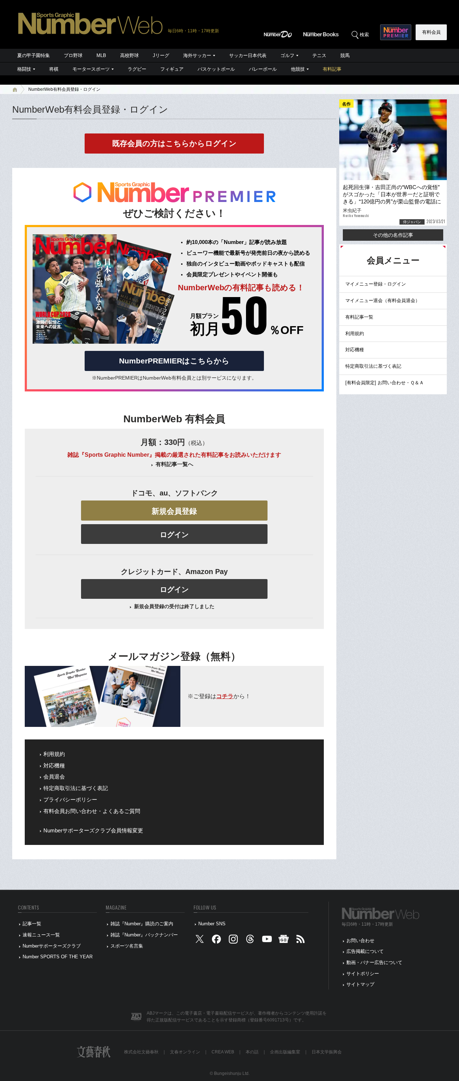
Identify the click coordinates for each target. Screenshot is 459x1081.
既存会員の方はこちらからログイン (174, 143)
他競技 (298, 69)
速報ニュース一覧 (41, 934)
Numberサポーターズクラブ (52, 946)
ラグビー (137, 69)
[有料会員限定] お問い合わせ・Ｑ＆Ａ (384, 382)
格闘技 (24, 69)
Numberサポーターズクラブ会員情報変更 (93, 830)
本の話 (252, 1051)
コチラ (224, 696)
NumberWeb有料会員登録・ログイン (64, 89)
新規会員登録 (174, 511)
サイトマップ (360, 984)
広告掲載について (365, 951)
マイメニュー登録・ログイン (375, 284)
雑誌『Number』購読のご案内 (141, 923)
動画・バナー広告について (374, 962)
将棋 (53, 69)
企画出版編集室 (285, 1051)
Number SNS (212, 923)
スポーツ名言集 (126, 946)
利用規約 (54, 754)
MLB (101, 55)
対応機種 (54, 766)
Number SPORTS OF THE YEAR (58, 956)
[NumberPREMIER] (395, 32)
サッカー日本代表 (247, 55)
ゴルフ (287, 55)
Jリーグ (161, 55)
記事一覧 (32, 923)
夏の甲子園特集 (33, 55)
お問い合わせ (360, 940)
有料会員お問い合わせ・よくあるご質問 (91, 811)
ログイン (174, 535)
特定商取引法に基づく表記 (75, 788)
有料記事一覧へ (174, 464)
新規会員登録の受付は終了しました (174, 606)
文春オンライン (185, 1051)
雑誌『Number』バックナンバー (144, 934)
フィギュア (172, 69)
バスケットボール (216, 69)
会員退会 (54, 777)
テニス (319, 55)
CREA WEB (223, 1051)
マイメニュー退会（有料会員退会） (382, 300)
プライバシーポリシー (70, 800)
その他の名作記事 (393, 235)
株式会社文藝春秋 (141, 1051)
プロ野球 (73, 55)
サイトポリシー (362, 973)
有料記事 (332, 69)
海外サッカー (197, 55)
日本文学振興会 (327, 1051)
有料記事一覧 (359, 317)
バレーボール (263, 69)
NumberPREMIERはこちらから (174, 361)
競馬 (345, 55)
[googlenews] (283, 940)
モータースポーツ (91, 69)
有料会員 (431, 32)
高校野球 (129, 55)
